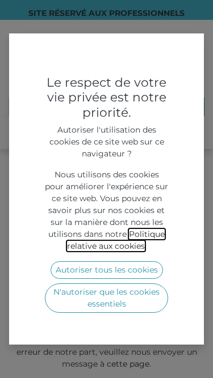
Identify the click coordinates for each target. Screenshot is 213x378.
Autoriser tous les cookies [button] (107, 270)
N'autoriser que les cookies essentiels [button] (106, 298)
